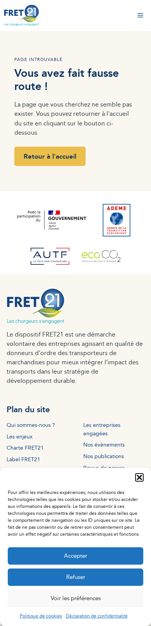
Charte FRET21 (25, 447)
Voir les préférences (76, 598)
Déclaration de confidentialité (97, 615)
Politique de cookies (41, 615)
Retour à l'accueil (50, 156)
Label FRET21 (23, 459)
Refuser (75, 576)
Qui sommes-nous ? (31, 424)
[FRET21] (21, 15)
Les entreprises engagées (101, 429)
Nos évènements (104, 444)
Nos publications (103, 456)
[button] (139, 477)
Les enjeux (20, 436)
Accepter (75, 555)
